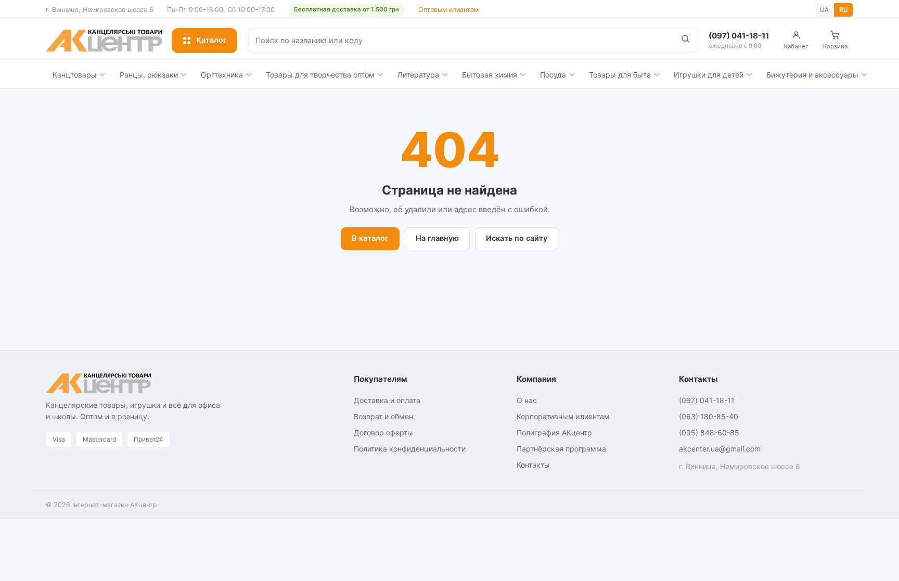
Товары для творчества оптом (320, 74)
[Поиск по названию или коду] (685, 40)
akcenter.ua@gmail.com (720, 448)
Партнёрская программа (561, 448)
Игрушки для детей (708, 74)
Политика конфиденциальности (410, 448)
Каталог (211, 40)
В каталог (370, 238)
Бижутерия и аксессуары (812, 74)
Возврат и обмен (383, 416)
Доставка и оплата (387, 400)
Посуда (553, 74)
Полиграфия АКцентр (554, 432)
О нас (527, 400)
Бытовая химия (489, 74)
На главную (437, 238)
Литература (418, 74)
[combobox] (459, 40)
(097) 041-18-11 (707, 400)
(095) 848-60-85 (709, 432)
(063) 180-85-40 (708, 416)
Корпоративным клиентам (563, 416)
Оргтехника (222, 74)
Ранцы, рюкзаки (149, 74)
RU (843, 10)
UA (824, 10)
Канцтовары (75, 74)
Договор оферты (383, 432)
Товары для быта (620, 74)
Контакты (533, 464)
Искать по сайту (516, 238)
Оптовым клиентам (448, 10)
